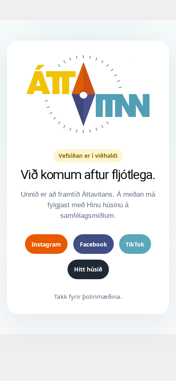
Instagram (46, 244)
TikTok (135, 244)
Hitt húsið (88, 269)
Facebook (93, 244)
